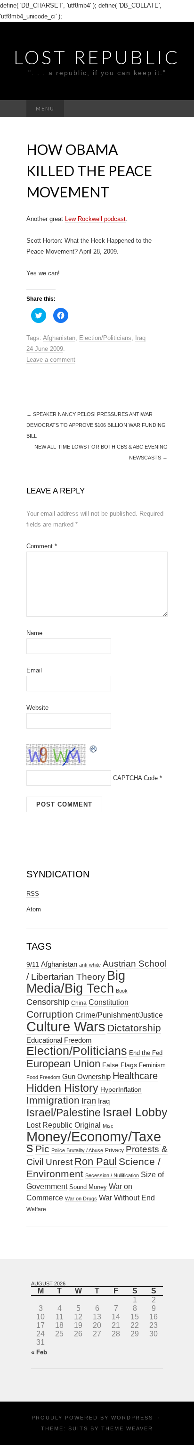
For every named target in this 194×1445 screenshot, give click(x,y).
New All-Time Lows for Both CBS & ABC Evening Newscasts (101, 452)
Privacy (114, 1150)
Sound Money (88, 1186)
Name (34, 633)
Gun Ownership (86, 1076)
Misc (108, 1126)
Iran (88, 1100)
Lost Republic (97, 57)
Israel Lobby (135, 1112)
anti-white (90, 965)
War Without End (127, 1197)
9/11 (32, 964)
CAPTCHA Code (135, 778)
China (79, 1003)
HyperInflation (121, 1089)
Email (34, 670)
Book (122, 991)
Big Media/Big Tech (75, 982)
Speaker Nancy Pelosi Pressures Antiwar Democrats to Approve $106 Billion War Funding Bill (96, 425)
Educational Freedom (59, 1040)
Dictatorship (134, 1027)
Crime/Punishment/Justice (119, 1015)
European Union (63, 1064)
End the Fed (145, 1052)
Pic (42, 1148)
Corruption (49, 1014)
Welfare (36, 1209)
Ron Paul (95, 1161)
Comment (41, 546)
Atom (33, 909)
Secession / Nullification (112, 1175)
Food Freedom (43, 1077)
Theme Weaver (127, 1428)
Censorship (47, 1002)
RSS (32, 893)
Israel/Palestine (63, 1112)
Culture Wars (65, 1026)
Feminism (152, 1065)
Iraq (140, 337)
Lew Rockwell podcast (95, 218)
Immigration (53, 1100)
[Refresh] (94, 748)
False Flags (119, 1065)
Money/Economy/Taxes (93, 1142)
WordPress (132, 1417)
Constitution (109, 1002)
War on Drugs (81, 1198)
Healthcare (135, 1076)
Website (37, 707)
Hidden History (62, 1088)
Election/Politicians (105, 337)
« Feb (39, 1352)
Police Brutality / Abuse (77, 1150)
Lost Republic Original (63, 1125)
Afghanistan (59, 337)
